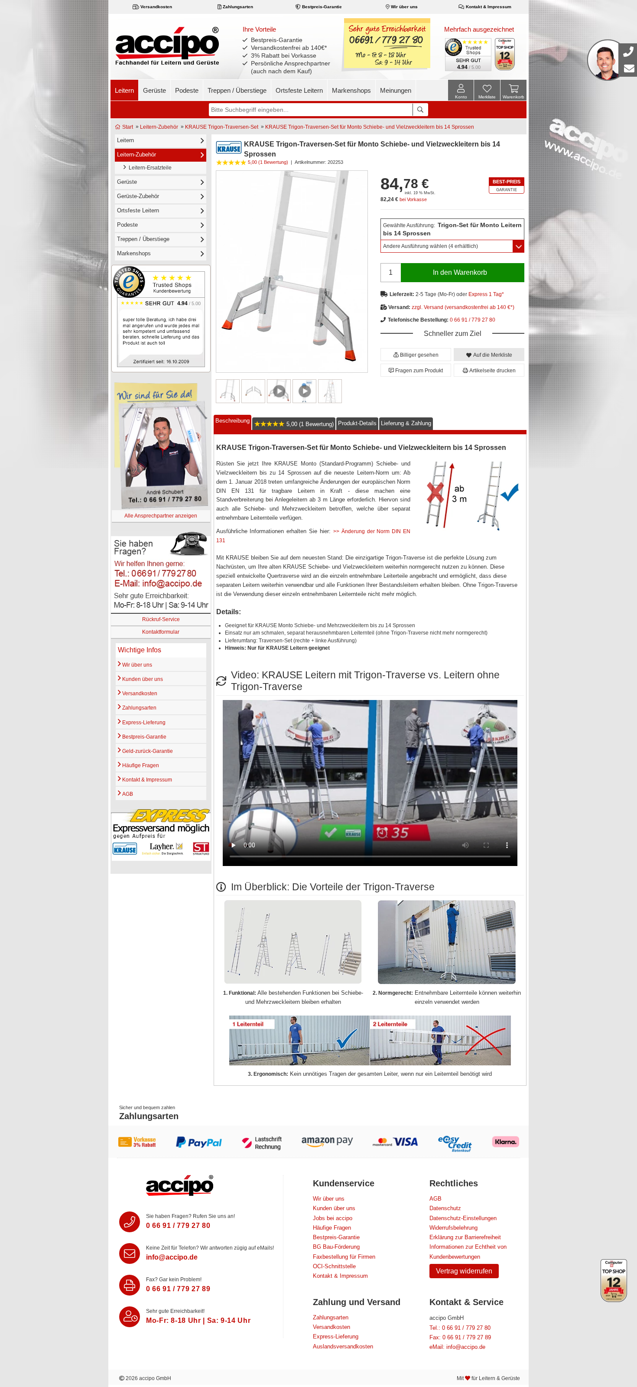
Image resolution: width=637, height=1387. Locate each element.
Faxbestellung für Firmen (344, 1257)
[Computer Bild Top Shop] (505, 54)
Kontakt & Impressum (488, 6)
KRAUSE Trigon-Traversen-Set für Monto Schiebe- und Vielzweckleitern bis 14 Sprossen (369, 127)
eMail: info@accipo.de (457, 1347)
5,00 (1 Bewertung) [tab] (309, 424)
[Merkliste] (487, 91)
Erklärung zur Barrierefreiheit (465, 1237)
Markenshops (351, 90)
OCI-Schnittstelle (334, 1266)
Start (127, 127)
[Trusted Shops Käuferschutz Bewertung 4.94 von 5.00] (467, 54)
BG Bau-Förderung (336, 1247)
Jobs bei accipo (332, 1218)
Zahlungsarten (237, 6)
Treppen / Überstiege (237, 90)
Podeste (186, 90)
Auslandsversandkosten (343, 1346)
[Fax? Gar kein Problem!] (129, 1285)
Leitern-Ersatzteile (149, 168)
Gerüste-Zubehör (138, 196)
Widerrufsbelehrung (453, 1227)
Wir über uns (404, 6)
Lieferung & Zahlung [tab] (406, 423)
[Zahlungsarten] (318, 1142)
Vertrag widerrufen (464, 1271)
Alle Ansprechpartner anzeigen (160, 516)
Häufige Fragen (140, 765)
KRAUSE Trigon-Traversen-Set (221, 127)
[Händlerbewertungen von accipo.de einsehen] (161, 319)
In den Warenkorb (460, 272)
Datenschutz (445, 1208)
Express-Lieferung (143, 723)
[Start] (167, 45)
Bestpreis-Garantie (321, 6)
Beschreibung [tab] (232, 420)
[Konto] (461, 90)
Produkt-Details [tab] (357, 423)
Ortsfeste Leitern (299, 90)
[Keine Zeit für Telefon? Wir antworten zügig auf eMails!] (129, 1253)
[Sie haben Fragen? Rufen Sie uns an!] (129, 1221)
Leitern (124, 90)
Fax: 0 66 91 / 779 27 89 (460, 1337)
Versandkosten (155, 6)
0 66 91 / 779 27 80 (472, 320)
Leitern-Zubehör (159, 127)
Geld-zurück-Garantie (147, 751)
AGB (127, 794)
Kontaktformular (160, 632)
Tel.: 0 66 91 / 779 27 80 (460, 1328)
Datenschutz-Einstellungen (463, 1218)
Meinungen (395, 90)
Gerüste (154, 90)
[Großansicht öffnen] (291, 271)
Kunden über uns (142, 679)
